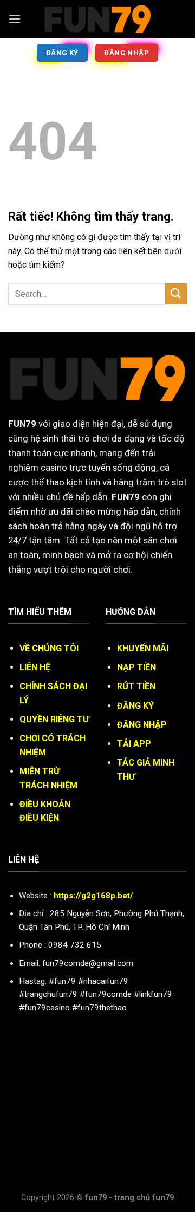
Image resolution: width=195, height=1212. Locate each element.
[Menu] (14, 18)
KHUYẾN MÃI (142, 648)
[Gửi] (176, 293)
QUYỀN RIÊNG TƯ (54, 719)
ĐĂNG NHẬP (142, 725)
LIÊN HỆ (35, 667)
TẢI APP (134, 743)
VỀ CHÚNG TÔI (49, 648)
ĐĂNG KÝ (135, 706)
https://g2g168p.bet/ (93, 895)
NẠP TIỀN (136, 667)
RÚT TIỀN (136, 686)
